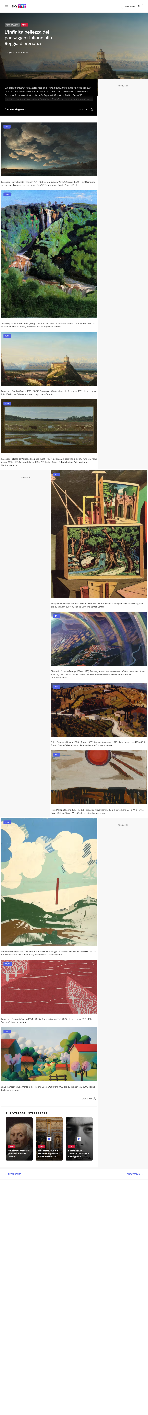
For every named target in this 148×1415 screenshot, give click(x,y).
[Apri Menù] (8, 6)
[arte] (20, 6)
